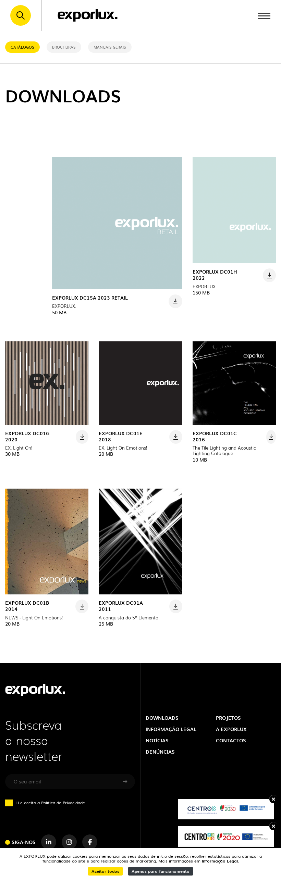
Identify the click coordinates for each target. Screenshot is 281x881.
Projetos (228, 717)
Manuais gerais (110, 47)
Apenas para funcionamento (161, 871)
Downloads (162, 717)
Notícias (157, 740)
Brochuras (64, 47)
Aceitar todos (105, 871)
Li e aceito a (50, 803)
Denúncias (160, 751)
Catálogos (22, 47)
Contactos (231, 740)
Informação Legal (220, 860)
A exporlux (231, 728)
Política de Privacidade (63, 802)
